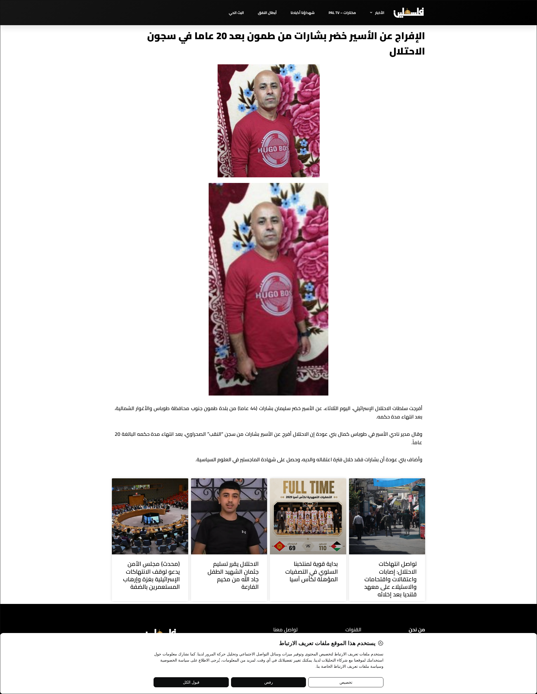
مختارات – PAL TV (342, 12)
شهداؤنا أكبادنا (303, 12)
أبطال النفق (267, 12)
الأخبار (379, 12)
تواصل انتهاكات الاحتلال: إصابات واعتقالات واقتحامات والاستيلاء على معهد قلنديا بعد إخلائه (390, 579)
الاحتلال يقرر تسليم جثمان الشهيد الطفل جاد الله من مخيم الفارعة (233, 575)
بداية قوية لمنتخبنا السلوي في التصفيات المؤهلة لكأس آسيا (311, 571)
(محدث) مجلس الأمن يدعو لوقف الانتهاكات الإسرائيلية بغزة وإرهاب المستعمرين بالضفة (151, 575)
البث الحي (236, 12)
